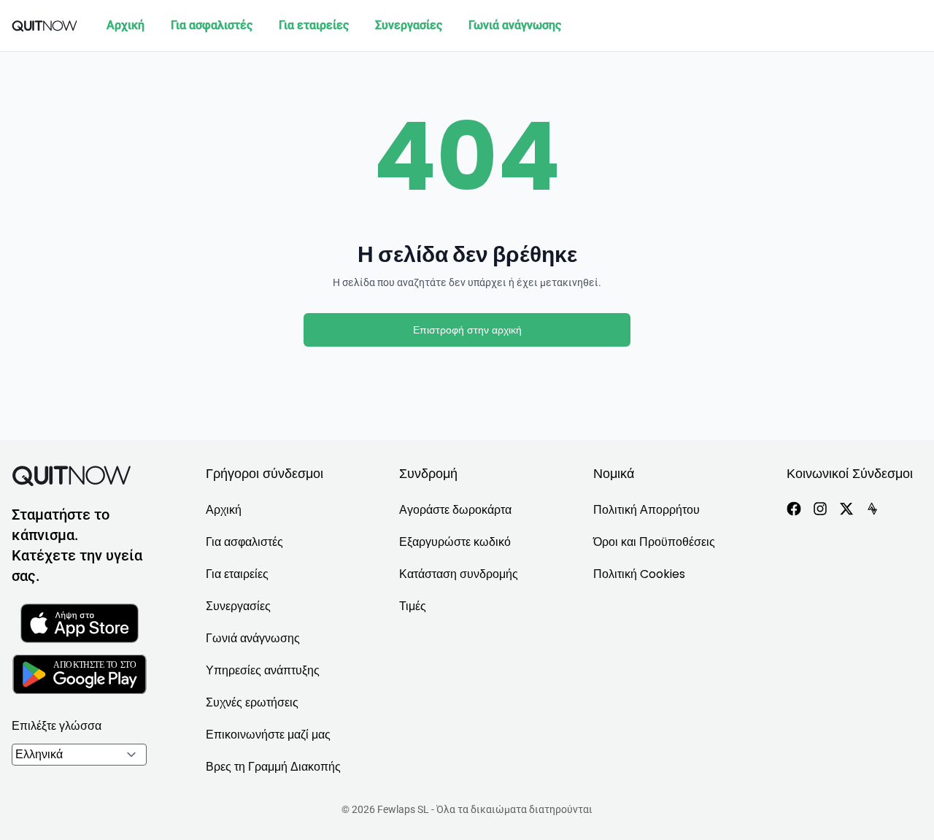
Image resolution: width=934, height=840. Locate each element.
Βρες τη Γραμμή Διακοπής (273, 766)
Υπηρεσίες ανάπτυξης (263, 670)
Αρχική (125, 25)
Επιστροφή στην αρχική (467, 330)
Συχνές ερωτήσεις (252, 702)
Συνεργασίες (408, 25)
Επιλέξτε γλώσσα (56, 725)
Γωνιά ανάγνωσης (514, 25)
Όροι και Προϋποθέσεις (654, 541)
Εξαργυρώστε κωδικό (455, 541)
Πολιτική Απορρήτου (646, 509)
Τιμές (412, 606)
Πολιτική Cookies (639, 574)
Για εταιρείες (314, 25)
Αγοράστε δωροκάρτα (455, 509)
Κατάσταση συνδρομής (458, 574)
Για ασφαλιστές (211, 25)
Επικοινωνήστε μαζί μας (268, 734)
